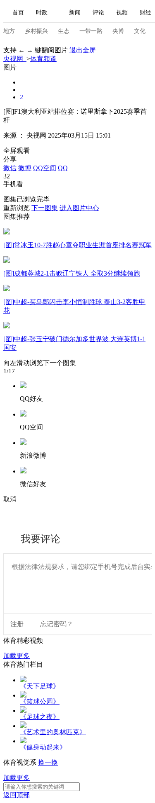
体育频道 (43, 58)
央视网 (14, 58)
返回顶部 (16, 794)
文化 (139, 31)
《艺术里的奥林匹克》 (53, 731)
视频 (122, 12)
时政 (42, 12)
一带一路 (91, 31)
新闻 (75, 12)
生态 (63, 31)
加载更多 (16, 655)
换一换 (48, 762)
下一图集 (44, 207)
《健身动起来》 (43, 747)
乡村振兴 (36, 31)
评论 (98, 12)
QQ (63, 167)
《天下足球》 (40, 686)
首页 (18, 12)
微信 (10, 167)
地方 (9, 31)
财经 (145, 12)
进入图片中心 (79, 207)
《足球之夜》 (40, 716)
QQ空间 (44, 167)
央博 (118, 31)
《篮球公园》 (40, 701)
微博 (24, 167)
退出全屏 (82, 50)
